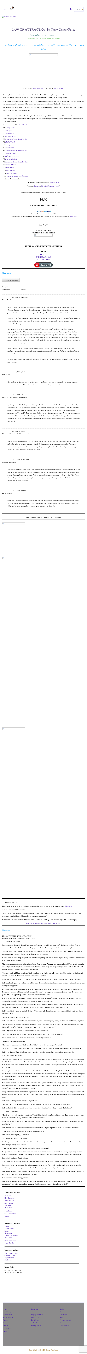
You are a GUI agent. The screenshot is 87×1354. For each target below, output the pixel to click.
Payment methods (65, 1320)
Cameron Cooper (10, 1255)
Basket (62, 1309)
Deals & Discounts (11, 1208)
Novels (57, 186)
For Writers (35, 1320)
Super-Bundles (9, 1243)
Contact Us (35, 1317)
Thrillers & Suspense (11, 1235)
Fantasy (7, 1231)
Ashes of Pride (11, 164)
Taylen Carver (9, 1257)
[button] (71, 9)
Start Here (8, 1196)
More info (73, 216)
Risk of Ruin (10, 167)
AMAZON (43, 254)
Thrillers (5, 1325)
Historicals (8, 1233)
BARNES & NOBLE (43, 257)
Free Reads (8, 1205)
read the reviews (38, 88)
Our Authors (7, 1328)
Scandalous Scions (25, 125)
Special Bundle (54, 182)
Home (5, 1309)
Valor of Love (9, 133)
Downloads (63, 1314)
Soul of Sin (8, 130)
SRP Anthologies (10, 1213)
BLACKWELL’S (43, 260)
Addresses (63, 1317)
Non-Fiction (8, 1238)
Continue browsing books (34, 923)
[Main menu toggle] (4, 9)
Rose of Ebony (10, 127)
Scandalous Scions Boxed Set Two (16, 150)
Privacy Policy (36, 1325)
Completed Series (10, 1241)
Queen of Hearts (11, 173)
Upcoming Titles (10, 1200)
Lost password (64, 1325)
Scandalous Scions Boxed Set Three (16, 162)
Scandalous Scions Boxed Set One (16, 139)
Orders (62, 1312)
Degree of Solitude (11, 159)
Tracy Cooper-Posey (11, 1253)
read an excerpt (58, 88)
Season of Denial (10, 153)
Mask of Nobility (10, 142)
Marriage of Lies (10, 136)
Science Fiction (9, 1229)
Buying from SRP (37, 1314)
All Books (8, 1216)
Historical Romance (47, 186)
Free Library (7, 1312)
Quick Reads (9, 1203)
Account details (65, 1323)
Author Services (36, 1323)
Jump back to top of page (52, 923)
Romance (7, 1226)
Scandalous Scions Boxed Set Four (17, 176)
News (5, 1331)
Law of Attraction (11, 145)
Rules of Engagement (12, 156)
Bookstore (34, 1309)
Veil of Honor (9, 147)
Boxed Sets (8, 1211)
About (33, 1312)
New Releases (9, 1198)
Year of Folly (10, 170)
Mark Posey (8, 1260)
